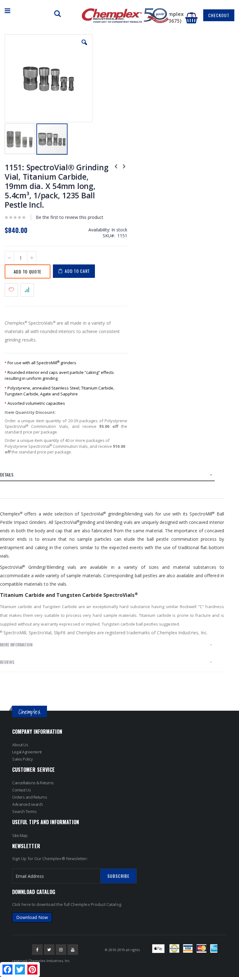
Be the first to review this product (69, 217)
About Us (20, 744)
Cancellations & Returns (33, 783)
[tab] (112, 475)
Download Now (32, 917)
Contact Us (21, 790)
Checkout (218, 15)
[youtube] (73, 949)
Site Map (19, 835)
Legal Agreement (27, 752)
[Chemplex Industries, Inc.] (125, 15)
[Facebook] (37, 949)
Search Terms (24, 811)
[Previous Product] (116, 166)
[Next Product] (123, 166)
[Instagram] (61, 949)
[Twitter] (49, 949)
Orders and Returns (29, 797)
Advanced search (27, 804)
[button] (84, 47)
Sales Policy (22, 759)
